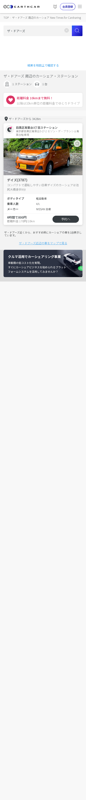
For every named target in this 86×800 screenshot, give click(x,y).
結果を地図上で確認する (43, 65)
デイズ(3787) (17, 180)
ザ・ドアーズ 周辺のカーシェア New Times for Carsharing (46, 17)
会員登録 (67, 6)
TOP (6, 17)
